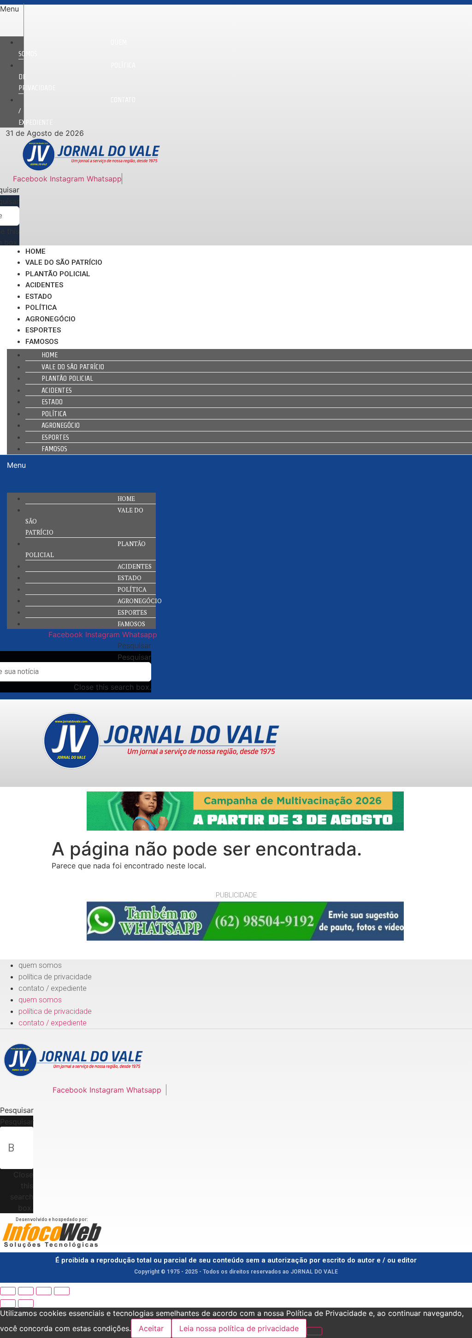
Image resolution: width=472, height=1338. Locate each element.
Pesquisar (134, 657)
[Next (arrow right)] (26, 1303)
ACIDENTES (44, 285)
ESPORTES (43, 330)
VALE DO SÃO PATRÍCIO (63, 262)
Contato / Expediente (52, 988)
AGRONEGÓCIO (50, 319)
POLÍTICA (41, 307)
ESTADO (38, 296)
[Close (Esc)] (8, 1291)
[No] (314, 1331)
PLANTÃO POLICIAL (57, 274)
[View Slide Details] (245, 827)
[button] (12, 8)
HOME (35, 251)
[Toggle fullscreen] (44, 1291)
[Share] (26, 1291)
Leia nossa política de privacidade (239, 1328)
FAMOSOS (41, 341)
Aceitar (151, 1328)
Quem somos (72, 48)
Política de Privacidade (55, 976)
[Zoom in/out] (62, 1291)
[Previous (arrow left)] (8, 1303)
